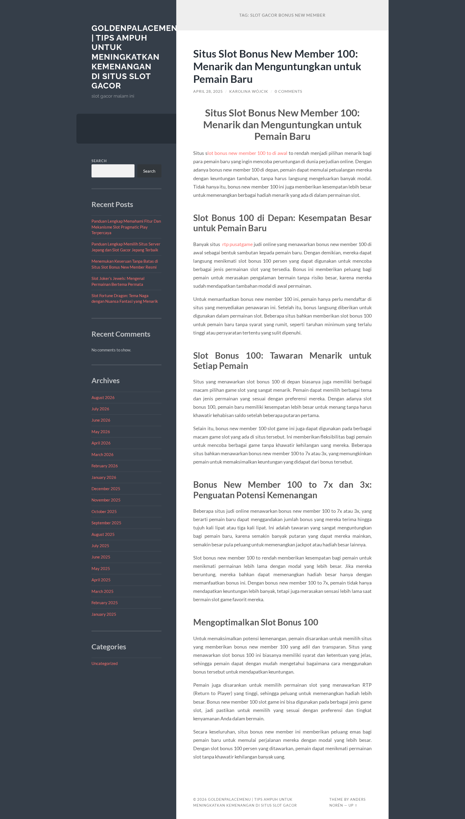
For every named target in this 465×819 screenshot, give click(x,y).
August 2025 (103, 534)
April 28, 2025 (208, 91)
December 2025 (105, 488)
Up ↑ (353, 805)
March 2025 (102, 591)
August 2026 (103, 397)
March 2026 (102, 454)
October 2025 (104, 511)
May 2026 (100, 431)
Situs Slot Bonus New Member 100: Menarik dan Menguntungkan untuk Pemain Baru (277, 66)
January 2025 (103, 614)
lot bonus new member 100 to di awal (247, 153)
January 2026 (103, 477)
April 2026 (101, 442)
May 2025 (100, 568)
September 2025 (106, 522)
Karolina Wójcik (248, 91)
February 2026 (104, 465)
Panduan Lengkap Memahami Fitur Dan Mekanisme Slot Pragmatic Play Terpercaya (126, 227)
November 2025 (106, 499)
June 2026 (100, 420)
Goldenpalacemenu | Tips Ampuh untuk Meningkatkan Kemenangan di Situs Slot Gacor (137, 56)
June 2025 (100, 556)
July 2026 (100, 408)
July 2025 (100, 545)
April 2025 (101, 579)
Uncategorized (104, 663)
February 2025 (104, 602)
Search (99, 161)
